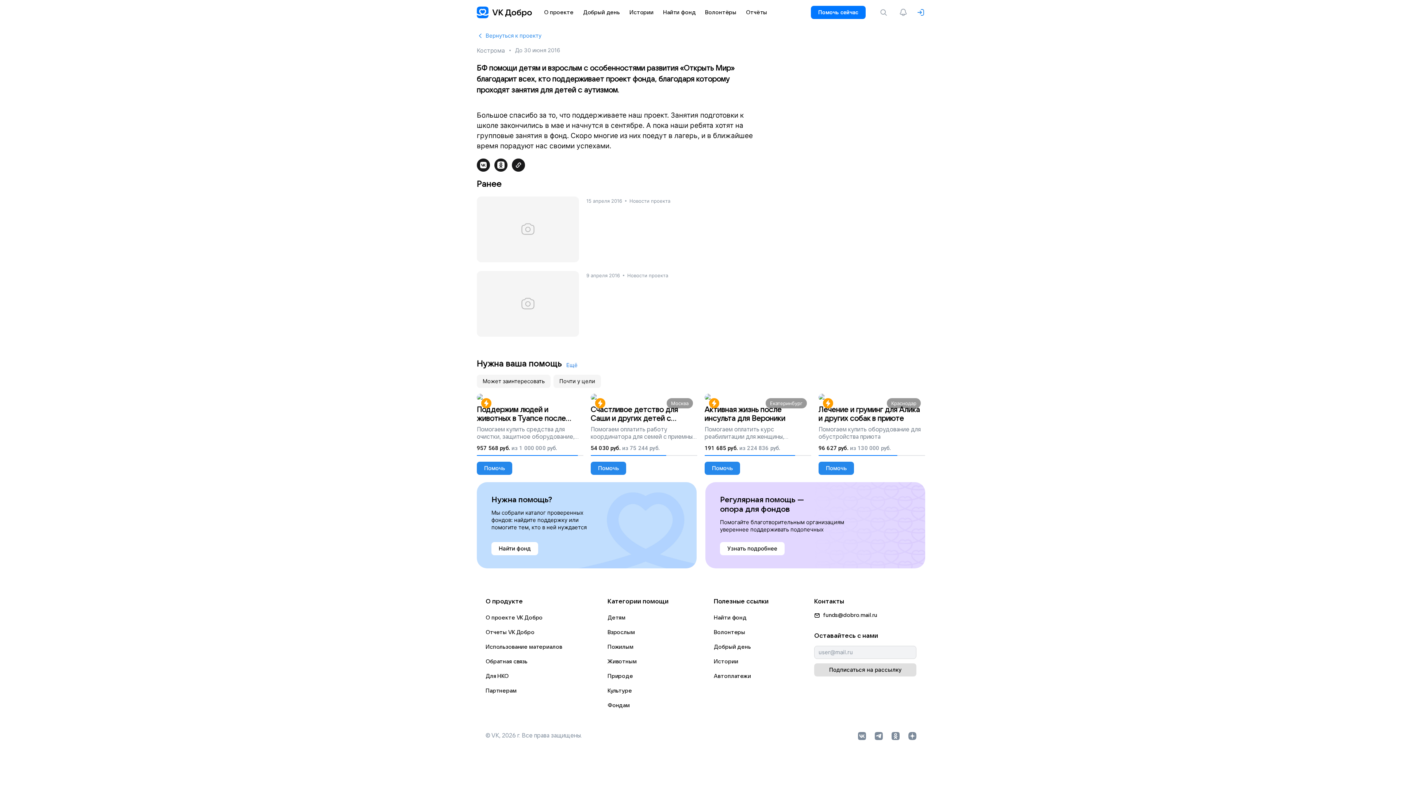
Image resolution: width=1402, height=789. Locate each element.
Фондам (619, 705)
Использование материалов (524, 647)
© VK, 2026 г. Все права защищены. (534, 735)
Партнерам (501, 691)
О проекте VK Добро (514, 618)
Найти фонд (730, 618)
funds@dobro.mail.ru (850, 615)
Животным (622, 661)
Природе (620, 676)
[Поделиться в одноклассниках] (500, 165)
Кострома (491, 50)
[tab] (514, 381)
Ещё (572, 365)
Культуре (620, 691)
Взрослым (621, 632)
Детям (616, 618)
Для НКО (497, 676)
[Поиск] (885, 12)
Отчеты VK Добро (510, 632)
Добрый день (732, 647)
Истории (726, 661)
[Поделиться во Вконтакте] (483, 165)
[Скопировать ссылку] (518, 165)
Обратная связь (507, 661)
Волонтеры (729, 632)
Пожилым (620, 647)
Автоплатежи (732, 676)
